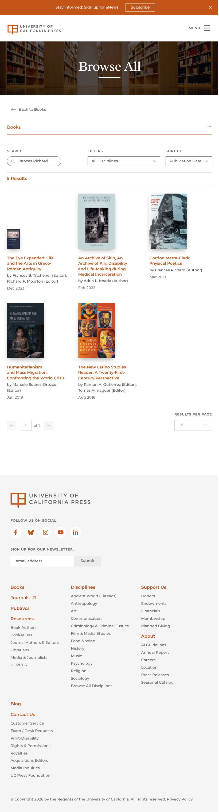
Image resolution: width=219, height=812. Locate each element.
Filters (95, 151)
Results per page (193, 415)
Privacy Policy (180, 799)
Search (15, 151)
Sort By (174, 151)
